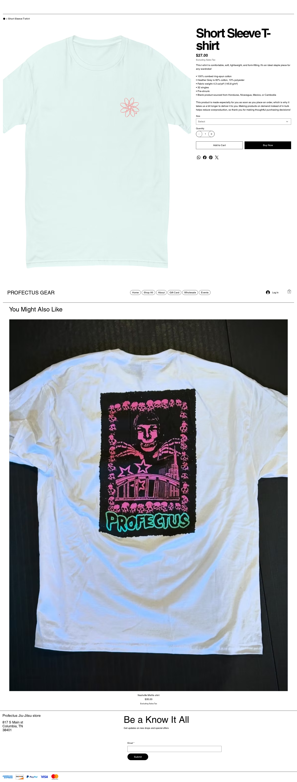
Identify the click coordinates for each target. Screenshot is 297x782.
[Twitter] (217, 157)
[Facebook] (204, 157)
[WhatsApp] (198, 157)
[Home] (4, 18)
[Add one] (211, 134)
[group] (148, 512)
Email (130, 743)
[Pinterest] (210, 157)
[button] (289, 291)
